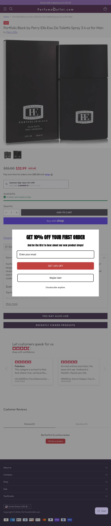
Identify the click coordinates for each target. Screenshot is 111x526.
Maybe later (56, 278)
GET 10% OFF (55, 266)
